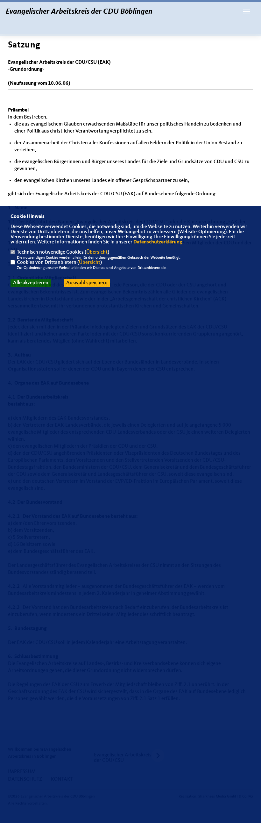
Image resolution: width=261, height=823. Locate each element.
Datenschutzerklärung (157, 242)
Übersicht (97, 252)
